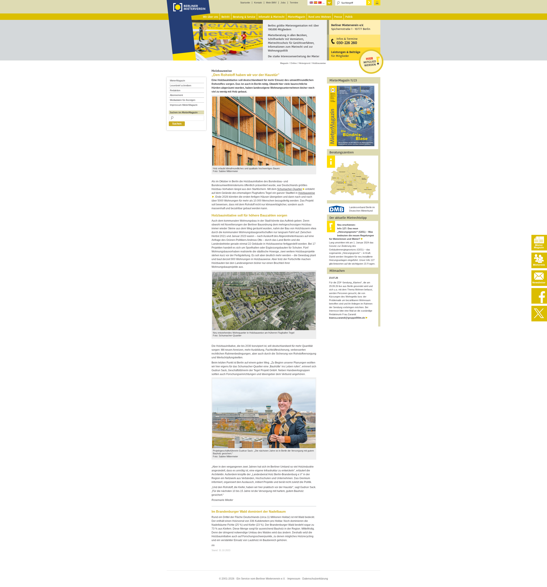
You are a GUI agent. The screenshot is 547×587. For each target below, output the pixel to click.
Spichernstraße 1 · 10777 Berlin (350, 27)
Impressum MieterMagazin (183, 105)
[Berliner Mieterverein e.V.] (188, 11)
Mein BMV (271, 2)
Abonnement (176, 95)
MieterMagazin (177, 80)
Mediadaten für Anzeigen (182, 100)
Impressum (293, 578)
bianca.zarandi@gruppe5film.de (347, 317)
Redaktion (175, 90)
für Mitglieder (345, 53)
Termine (294, 2)
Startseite (245, 2)
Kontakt (258, 2)
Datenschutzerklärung (315, 578)
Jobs (283, 2)
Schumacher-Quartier (289, 189)
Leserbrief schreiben (180, 85)
